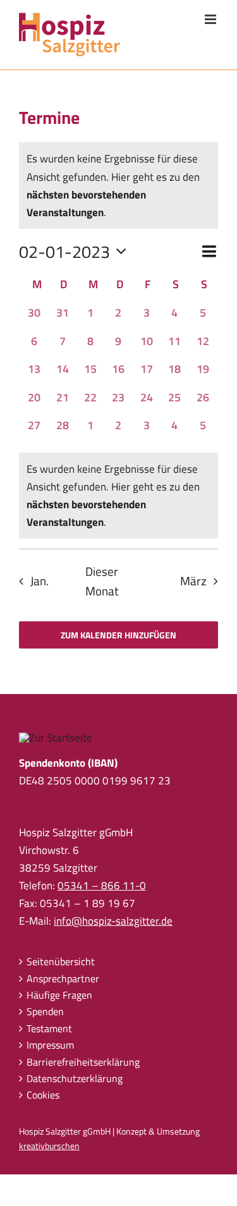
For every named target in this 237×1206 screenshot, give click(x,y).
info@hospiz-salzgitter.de (113, 921)
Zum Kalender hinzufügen (118, 635)
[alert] (118, 496)
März (193, 581)
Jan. (39, 581)
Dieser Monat (102, 581)
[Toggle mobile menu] (211, 19)
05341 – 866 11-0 (102, 885)
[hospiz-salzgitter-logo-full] (55, 737)
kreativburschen (49, 1146)
